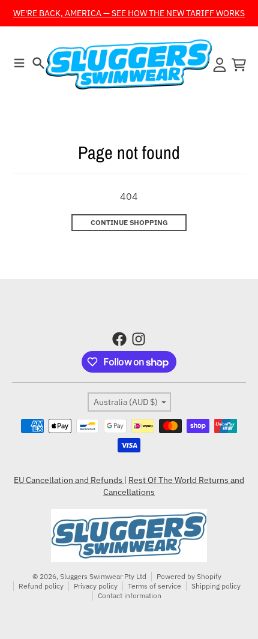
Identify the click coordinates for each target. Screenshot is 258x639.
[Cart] (239, 65)
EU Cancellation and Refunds (69, 480)
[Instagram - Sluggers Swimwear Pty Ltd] (138, 339)
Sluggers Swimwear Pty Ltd (103, 576)
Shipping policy (216, 585)
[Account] (219, 65)
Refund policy (41, 585)
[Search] (38, 63)
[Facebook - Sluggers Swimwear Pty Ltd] (119, 339)
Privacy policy (96, 585)
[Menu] (19, 63)
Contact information (129, 595)
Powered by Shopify (189, 576)
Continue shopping (129, 222)
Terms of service (154, 585)
